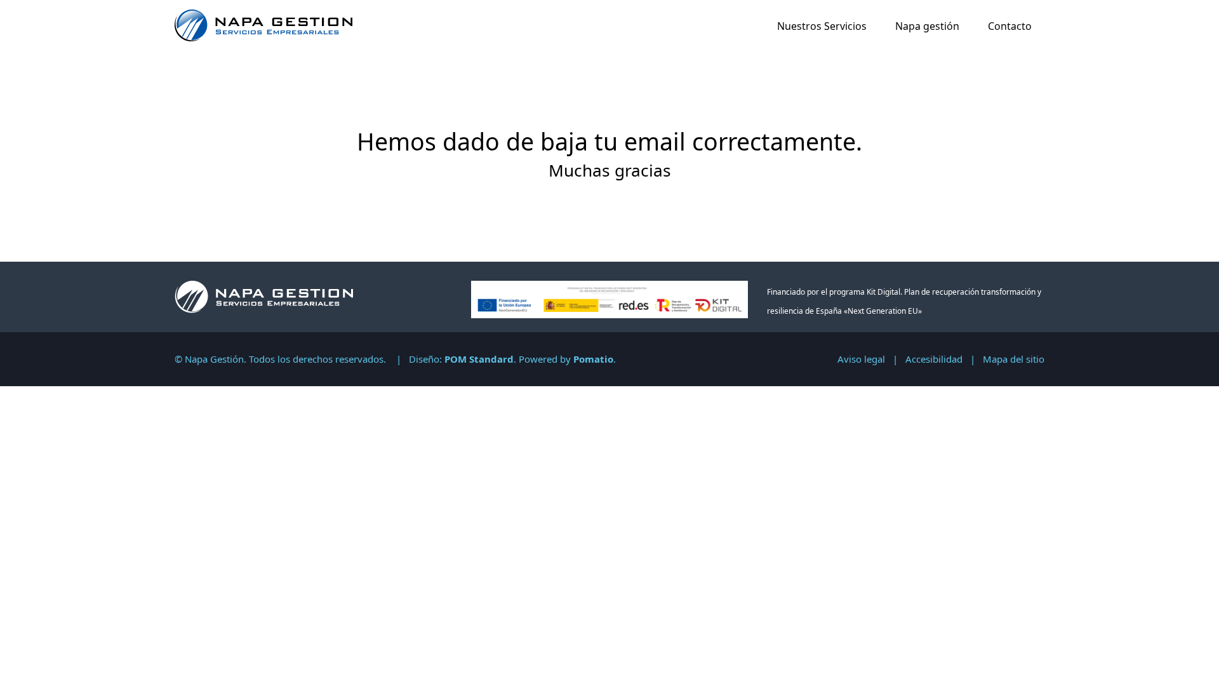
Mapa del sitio (1013, 359)
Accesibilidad (934, 359)
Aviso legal (861, 359)
